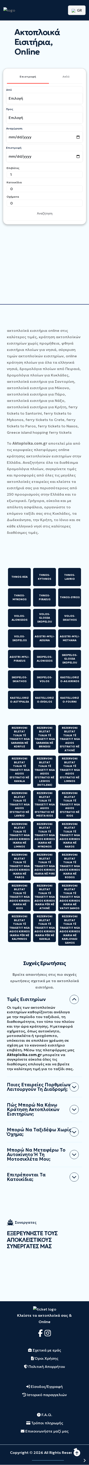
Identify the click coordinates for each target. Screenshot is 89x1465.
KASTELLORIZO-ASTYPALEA (19, 699)
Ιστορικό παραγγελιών (46, 1394)
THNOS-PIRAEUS (44, 597)
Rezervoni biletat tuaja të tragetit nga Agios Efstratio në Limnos (70, 770)
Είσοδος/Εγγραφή (46, 1386)
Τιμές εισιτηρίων (26, 999)
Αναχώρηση (14, 128)
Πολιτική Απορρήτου (46, 1366)
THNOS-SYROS (70, 597)
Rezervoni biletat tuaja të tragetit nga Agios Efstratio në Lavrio (19, 804)
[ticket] (44, 1308)
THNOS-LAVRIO (69, 576)
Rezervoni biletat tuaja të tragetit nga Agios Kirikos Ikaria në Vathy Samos (70, 897)
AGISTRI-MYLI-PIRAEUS (19, 658)
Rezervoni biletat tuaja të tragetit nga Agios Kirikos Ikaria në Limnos (19, 835)
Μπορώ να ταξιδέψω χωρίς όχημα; (39, 1132)
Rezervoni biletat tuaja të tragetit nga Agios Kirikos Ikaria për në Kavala (44, 928)
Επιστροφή (28, 76)
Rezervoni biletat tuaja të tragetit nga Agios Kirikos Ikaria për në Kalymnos (19, 928)
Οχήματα (13, 196)
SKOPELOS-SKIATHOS (19, 679)
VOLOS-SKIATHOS (70, 617)
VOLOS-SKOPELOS (19, 638)
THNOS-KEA (19, 576)
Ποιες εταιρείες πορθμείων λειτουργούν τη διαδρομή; (38, 1087)
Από (9, 89)
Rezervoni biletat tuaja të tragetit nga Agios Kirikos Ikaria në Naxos (70, 835)
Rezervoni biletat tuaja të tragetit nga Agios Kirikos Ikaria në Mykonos (44, 835)
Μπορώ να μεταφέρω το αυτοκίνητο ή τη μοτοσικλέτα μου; (36, 1154)
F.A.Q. (46, 1414)
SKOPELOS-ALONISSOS (44, 658)
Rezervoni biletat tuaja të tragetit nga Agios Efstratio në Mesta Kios (44, 804)
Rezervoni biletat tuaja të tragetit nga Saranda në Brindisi (44, 737)
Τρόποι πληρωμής (46, 1423)
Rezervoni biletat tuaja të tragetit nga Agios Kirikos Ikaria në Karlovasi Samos (70, 929)
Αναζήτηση (44, 213)
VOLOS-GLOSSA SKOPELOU (44, 618)
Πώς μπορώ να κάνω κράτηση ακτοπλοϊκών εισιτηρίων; (33, 1109)
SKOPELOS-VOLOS (44, 679)
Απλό (66, 76)
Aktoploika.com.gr (29, 443)
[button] (73, 1460)
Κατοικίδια (14, 182)
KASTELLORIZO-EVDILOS (44, 699)
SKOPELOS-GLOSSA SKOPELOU (69, 658)
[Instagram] (47, 1333)
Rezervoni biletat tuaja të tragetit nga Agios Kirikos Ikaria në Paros (19, 866)
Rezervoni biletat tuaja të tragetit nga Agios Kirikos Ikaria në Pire (44, 864)
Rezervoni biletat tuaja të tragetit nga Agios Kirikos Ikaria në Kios (19, 897)
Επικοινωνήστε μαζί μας (46, 1431)
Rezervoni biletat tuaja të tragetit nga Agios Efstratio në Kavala (19, 770)
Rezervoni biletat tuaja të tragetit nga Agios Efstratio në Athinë (70, 739)
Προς (9, 109)
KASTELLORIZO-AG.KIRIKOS (69, 679)
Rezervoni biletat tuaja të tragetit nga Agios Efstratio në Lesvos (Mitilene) (44, 772)
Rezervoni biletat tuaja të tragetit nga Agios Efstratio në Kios (70, 804)
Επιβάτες (13, 168)
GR (79, 10)
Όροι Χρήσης (46, 1358)
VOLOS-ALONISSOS (19, 617)
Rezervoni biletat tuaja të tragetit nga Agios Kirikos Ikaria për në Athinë (44, 897)
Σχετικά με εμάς (46, 1350)
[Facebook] (41, 1333)
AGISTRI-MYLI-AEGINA (45, 638)
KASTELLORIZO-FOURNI (69, 699)
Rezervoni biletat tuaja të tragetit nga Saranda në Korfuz (19, 737)
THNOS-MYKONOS (19, 597)
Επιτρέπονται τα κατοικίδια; (26, 1177)
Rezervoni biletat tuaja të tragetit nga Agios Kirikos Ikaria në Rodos (70, 866)
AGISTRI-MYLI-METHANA (70, 638)
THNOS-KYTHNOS (44, 576)
